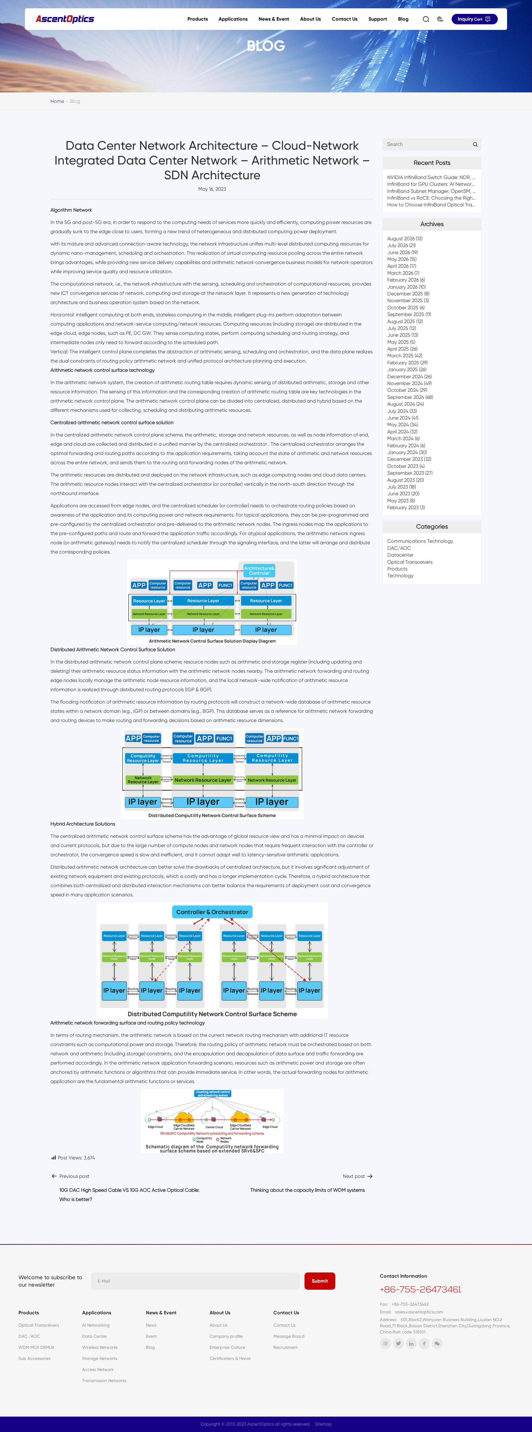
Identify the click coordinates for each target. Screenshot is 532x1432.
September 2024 (405, 397)
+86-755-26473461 (420, 1290)
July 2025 (397, 328)
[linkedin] (411, 1343)
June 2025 (398, 335)
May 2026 (398, 259)
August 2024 (401, 404)
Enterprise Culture (227, 1347)
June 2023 (398, 494)
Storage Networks (99, 1358)
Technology (400, 576)
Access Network (98, 1369)
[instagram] (385, 1343)
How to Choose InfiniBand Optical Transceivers (439, 205)
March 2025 (400, 356)
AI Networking (96, 1325)
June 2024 (398, 418)
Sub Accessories (34, 1358)
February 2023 (403, 508)
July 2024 (397, 411)
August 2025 (401, 321)
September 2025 (405, 315)
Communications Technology (420, 541)
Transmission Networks (104, 1380)
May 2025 (398, 342)
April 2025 (398, 349)
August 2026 (401, 238)
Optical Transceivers (410, 562)
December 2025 (405, 294)
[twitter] (398, 1343)
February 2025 (403, 363)
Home (57, 101)
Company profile (226, 1336)
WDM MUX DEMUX (36, 1347)
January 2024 (402, 452)
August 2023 (401, 480)
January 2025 (402, 370)
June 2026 (398, 252)
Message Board (288, 1336)
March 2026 (400, 273)
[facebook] (424, 1343)
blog (75, 101)
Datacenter (400, 555)
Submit (320, 1281)
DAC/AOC (399, 548)
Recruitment (285, 1347)
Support (378, 19)
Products (197, 19)
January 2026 (402, 287)
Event (151, 1336)
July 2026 (397, 246)
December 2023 (405, 459)
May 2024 (398, 425)
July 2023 (397, 487)
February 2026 (403, 280)
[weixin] (437, 1343)
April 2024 (398, 432)
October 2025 (402, 307)
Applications (233, 19)
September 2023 (405, 473)
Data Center (94, 1336)
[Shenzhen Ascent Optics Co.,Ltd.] (65, 19)
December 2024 (405, 376)
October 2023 (402, 466)
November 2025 (405, 301)
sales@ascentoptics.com (419, 1311)
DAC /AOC (29, 1336)
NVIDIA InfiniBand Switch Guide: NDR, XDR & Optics (444, 177)
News (151, 1325)
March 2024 (400, 439)
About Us (310, 19)
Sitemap (323, 1424)
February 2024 (403, 445)
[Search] (425, 19)
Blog (403, 19)
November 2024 (405, 384)
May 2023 (398, 501)
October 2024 (402, 390)
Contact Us (344, 19)
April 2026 (398, 266)
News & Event (274, 19)
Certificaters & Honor (230, 1358)
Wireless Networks (100, 1347)
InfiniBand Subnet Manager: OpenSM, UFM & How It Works (452, 191)
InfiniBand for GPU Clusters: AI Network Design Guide (446, 184)
